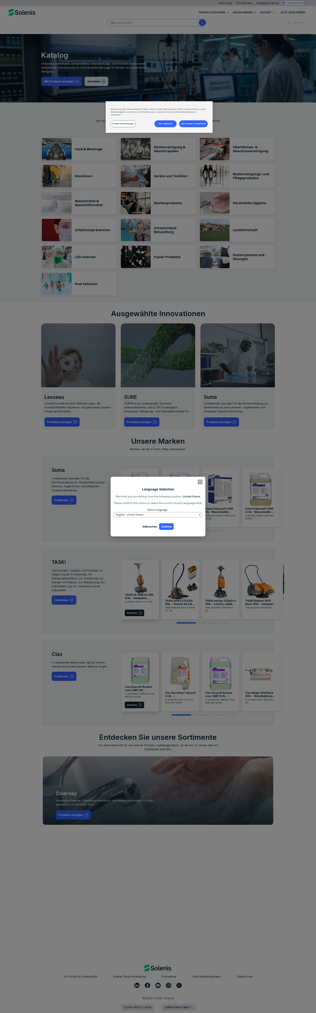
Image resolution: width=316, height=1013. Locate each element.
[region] (159, 117)
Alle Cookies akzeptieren (193, 123)
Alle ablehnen (165, 123)
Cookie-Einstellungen (123, 123)
